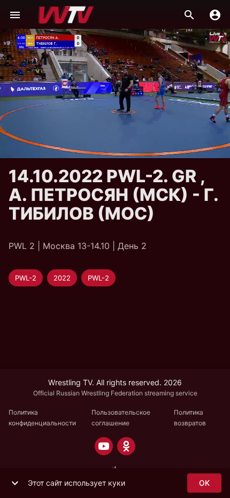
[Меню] (15, 15)
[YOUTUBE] (104, 446)
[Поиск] (189, 15)
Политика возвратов (190, 417)
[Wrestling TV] (66, 15)
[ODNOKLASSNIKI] (126, 446)
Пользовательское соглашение (120, 417)
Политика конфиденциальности (42, 417)
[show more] (15, 483)
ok (204, 482)
